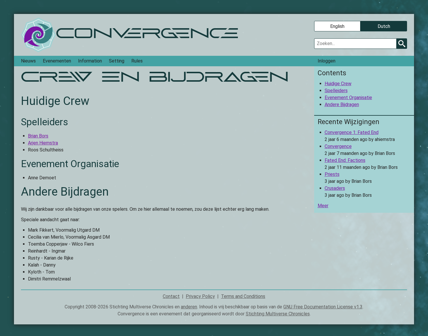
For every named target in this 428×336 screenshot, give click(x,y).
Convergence (338, 146)
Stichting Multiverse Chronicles (278, 314)
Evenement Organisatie (348, 97)
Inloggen (326, 61)
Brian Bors (38, 136)
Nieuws (28, 61)
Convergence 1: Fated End (352, 132)
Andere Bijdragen (342, 104)
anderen (189, 307)
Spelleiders (336, 90)
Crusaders (335, 188)
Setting (116, 61)
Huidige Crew (338, 83)
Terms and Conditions (243, 296)
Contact (171, 296)
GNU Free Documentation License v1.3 (322, 307)
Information (90, 61)
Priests (332, 174)
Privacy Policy (200, 296)
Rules (137, 61)
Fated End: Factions (345, 160)
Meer (323, 205)
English (337, 26)
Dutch (384, 26)
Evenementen (57, 61)
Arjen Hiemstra (43, 143)
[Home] (38, 34)
